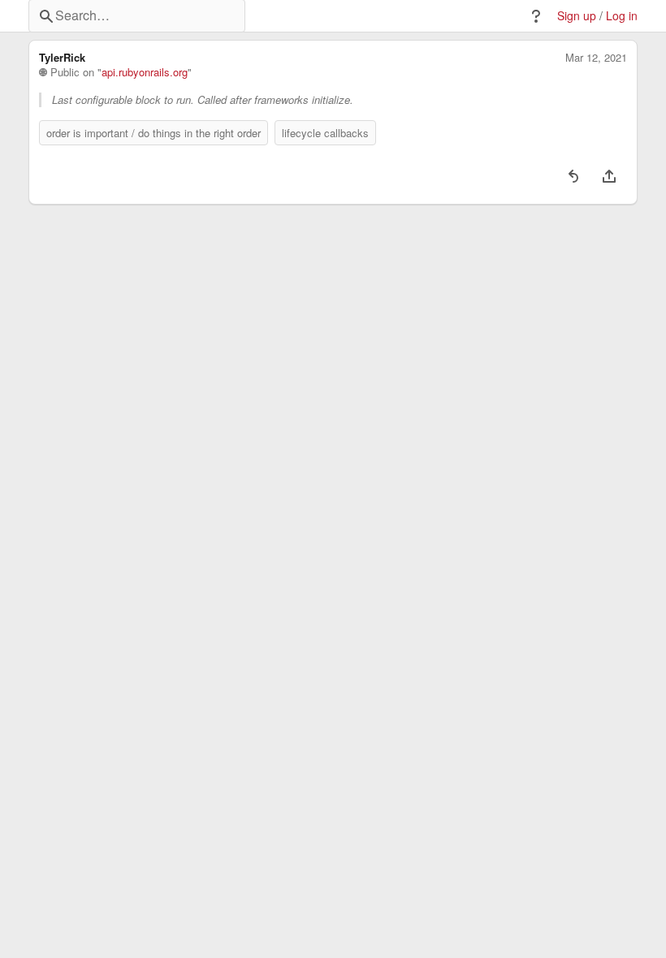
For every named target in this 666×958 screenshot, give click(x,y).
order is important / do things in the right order (153, 132)
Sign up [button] (576, 16)
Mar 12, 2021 (596, 57)
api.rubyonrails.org (145, 72)
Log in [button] (622, 16)
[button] (536, 16)
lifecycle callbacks (325, 132)
